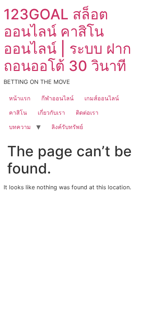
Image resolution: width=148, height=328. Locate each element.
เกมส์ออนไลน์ (101, 98)
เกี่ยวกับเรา (51, 112)
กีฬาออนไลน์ (57, 98)
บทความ (20, 126)
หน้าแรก (20, 98)
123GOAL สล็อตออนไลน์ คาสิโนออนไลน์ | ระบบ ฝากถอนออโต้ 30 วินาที (67, 40)
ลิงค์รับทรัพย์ (67, 126)
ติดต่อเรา (87, 112)
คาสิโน (18, 112)
